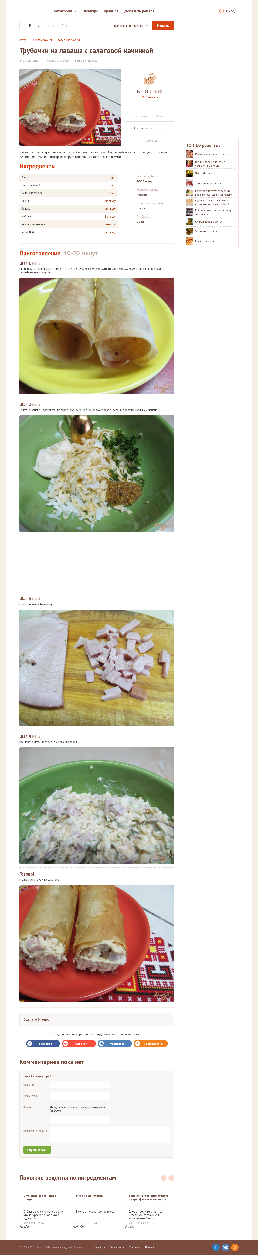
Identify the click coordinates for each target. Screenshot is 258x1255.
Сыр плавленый (31, 185)
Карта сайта (117, 1247)
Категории (63, 11)
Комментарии (140, 116)
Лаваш (26, 177)
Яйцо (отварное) (32, 193)
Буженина (28, 232)
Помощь (149, 1247)
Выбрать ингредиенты (128, 25)
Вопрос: (28, 1107)
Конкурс (91, 11)
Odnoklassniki (153, 1043)
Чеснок (26, 201)
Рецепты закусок (42, 40)
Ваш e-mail (30, 1096)
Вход (230, 11)
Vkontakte (117, 1043)
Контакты (134, 1247)
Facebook (45, 1043)
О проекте (99, 1247)
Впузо (22, 40)
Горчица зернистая (33, 224)
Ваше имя (29, 1084)
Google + (81, 1043)
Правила (111, 11)
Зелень (26, 208)
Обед (140, 221)
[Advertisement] (96, 561)
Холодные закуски (69, 40)
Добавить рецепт (139, 11)
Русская (142, 194)
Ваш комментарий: (35, 1131)
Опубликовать (37, 1150)
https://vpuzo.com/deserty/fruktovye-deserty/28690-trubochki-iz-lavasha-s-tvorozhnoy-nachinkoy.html (91, 270)
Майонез (27, 216)
